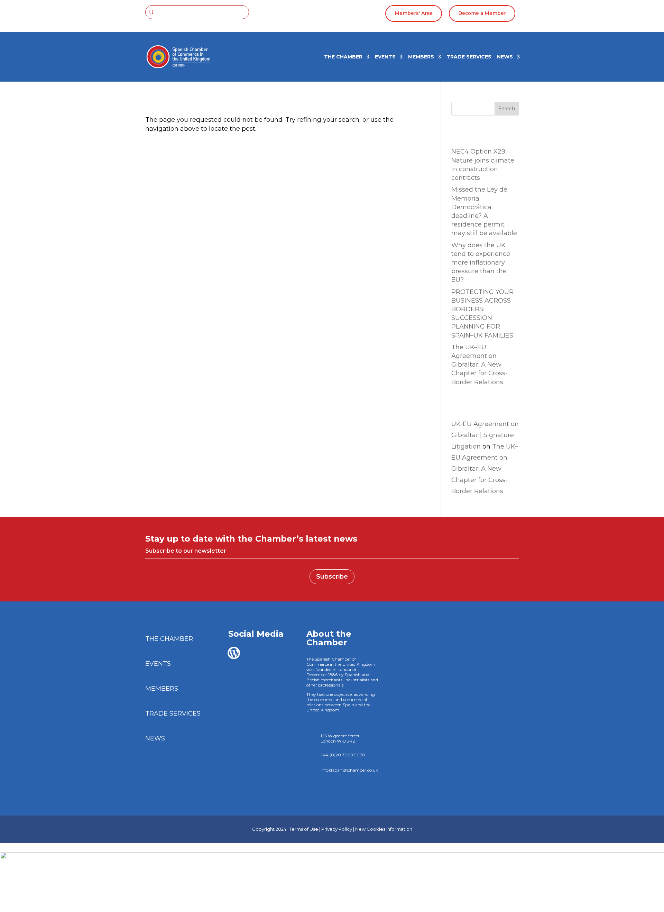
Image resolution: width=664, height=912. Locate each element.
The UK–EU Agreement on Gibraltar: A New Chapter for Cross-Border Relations (479, 364)
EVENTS (385, 57)
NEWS (505, 57)
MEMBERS (421, 57)
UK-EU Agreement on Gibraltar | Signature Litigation (485, 435)
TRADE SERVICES (468, 57)
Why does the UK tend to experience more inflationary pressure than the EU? (480, 262)
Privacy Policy (336, 829)
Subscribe (332, 576)
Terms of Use (303, 829)
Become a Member (482, 13)
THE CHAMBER (343, 57)
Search (506, 108)
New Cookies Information (383, 829)
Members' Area (414, 13)
